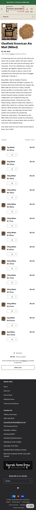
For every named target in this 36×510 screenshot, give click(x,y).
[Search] (33, 17)
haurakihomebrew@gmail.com (15, 422)
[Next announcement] (33, 2)
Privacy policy (26, 502)
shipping (24, 360)
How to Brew (8, 395)
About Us (7, 391)
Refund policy (16, 502)
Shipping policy (24, 505)
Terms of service (13, 505)
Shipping (12, 53)
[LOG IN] (27, 9)
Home (6, 386)
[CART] (32, 9)
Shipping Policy (9, 399)
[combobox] (18, 17)
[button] (4, 9)
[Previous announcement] (3, 2)
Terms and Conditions (11, 403)
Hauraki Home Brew (17, 499)
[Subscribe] (30, 481)
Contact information (18, 507)
